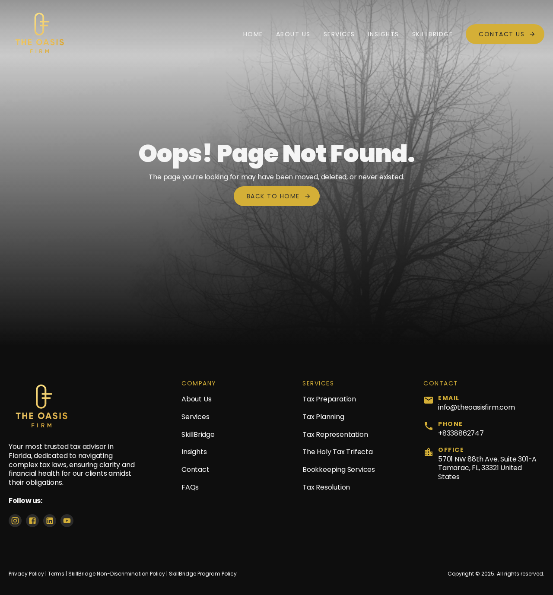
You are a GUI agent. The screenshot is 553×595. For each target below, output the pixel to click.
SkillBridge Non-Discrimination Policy (116, 573)
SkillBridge (432, 34)
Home (253, 34)
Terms (57, 573)
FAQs (190, 487)
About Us (293, 34)
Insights (383, 34)
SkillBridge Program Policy (203, 573)
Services (339, 34)
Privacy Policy (26, 573)
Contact (195, 469)
